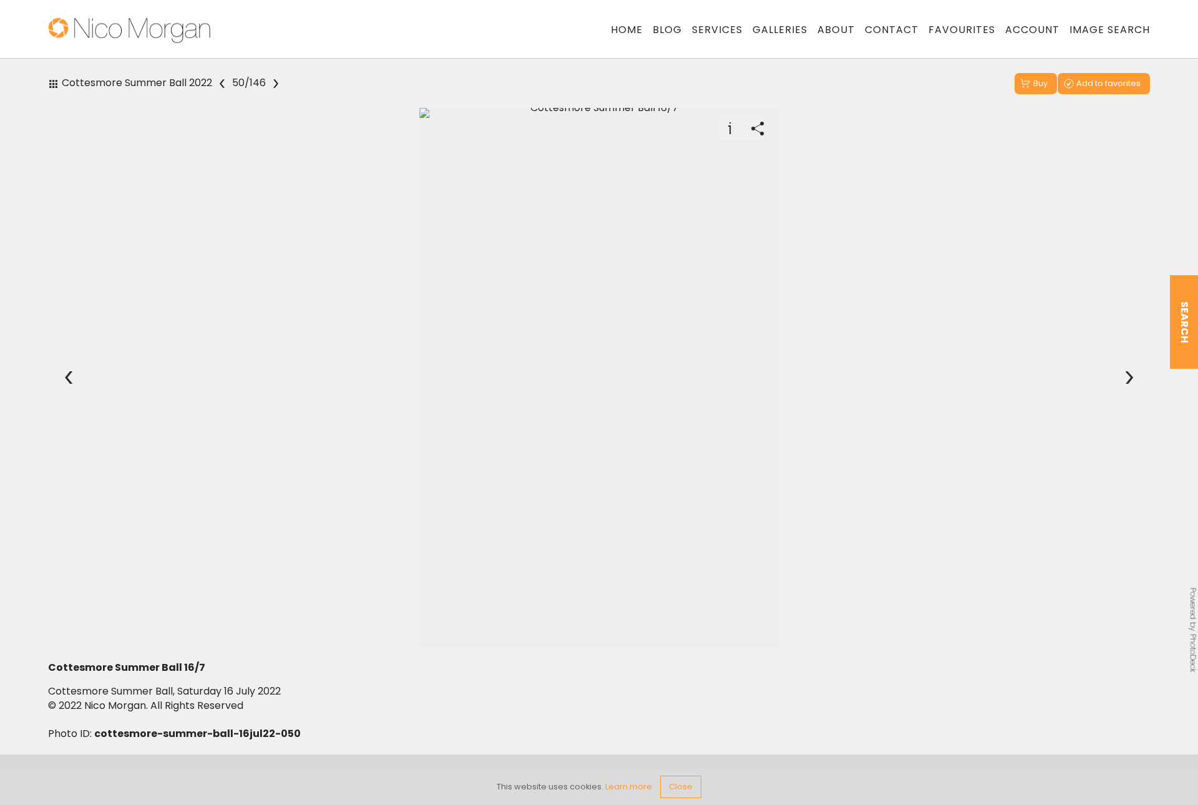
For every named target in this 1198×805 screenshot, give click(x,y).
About (836, 29)
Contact (891, 29)
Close (681, 786)
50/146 (249, 83)
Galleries (779, 29)
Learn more (628, 786)
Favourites (961, 29)
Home (627, 29)
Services (717, 29)
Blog (667, 29)
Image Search (1109, 29)
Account (1032, 29)
